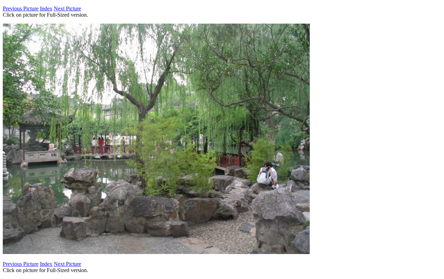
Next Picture (67, 8)
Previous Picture (21, 8)
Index (46, 8)
